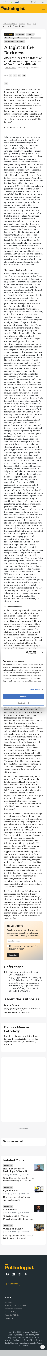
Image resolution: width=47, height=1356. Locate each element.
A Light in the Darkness (14, 26)
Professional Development (14, 41)
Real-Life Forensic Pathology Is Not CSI (15, 1170)
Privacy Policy (10, 1312)
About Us (8, 1302)
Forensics (9, 34)
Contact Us (9, 1318)
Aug (34, 23)
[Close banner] (42, 652)
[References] (6, 83)
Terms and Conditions (13, 1309)
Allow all (23, 696)
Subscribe (13, 955)
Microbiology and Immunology (16, 38)
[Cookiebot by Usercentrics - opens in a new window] (27, 652)
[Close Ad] (42, 1347)
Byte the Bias (10, 1190)
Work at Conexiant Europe (15, 1305)
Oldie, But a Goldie (13, 1228)
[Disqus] (23, 1089)
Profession (20, 34)
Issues (22, 23)
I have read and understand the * (23, 947)
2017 (29, 23)
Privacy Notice (16, 949)
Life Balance (10, 1209)
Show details (35, 690)
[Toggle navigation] (43, 9)
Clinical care (35, 38)
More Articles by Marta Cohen (17, 1012)
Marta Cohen (11, 68)
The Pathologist (10, 23)
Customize (22, 703)
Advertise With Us (12, 1315)
